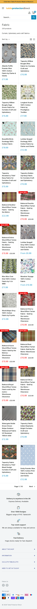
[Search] (33, 17)
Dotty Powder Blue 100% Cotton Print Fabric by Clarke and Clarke (28, 472)
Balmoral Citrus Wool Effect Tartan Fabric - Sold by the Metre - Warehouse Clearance (28, 386)
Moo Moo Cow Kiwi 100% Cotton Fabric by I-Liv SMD (9, 280)
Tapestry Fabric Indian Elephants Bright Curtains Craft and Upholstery (27, 428)
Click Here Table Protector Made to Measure (18, 1)
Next (31, 486)
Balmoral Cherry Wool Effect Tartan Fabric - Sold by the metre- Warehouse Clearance (28, 315)
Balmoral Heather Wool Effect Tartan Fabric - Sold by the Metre (9, 208)
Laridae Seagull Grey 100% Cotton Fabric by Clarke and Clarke (28, 246)
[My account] (29, 13)
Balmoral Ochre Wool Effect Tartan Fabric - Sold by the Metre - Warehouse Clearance (9, 244)
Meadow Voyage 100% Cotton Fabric (27, 278)
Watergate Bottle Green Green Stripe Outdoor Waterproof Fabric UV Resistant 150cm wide (9, 429)
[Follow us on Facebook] (3, 585)
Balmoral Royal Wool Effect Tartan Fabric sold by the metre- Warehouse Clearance (9, 391)
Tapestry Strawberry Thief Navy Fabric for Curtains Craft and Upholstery (9, 178)
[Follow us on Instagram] (7, 585)
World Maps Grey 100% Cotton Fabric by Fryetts (8, 313)
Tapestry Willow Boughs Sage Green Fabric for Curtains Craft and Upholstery (9, 107)
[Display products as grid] (31, 39)
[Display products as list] (34, 39)
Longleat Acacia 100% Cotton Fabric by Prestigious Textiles (27, 107)
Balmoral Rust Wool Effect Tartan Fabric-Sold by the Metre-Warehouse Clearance (28, 349)
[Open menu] (3, 8)
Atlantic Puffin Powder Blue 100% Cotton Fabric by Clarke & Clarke (9, 71)
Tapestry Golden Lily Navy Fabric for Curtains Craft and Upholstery (27, 176)
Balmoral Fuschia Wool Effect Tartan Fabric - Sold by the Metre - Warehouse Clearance (28, 209)
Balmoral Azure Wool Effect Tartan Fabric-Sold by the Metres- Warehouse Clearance (9, 352)
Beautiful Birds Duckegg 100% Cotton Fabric (8, 141)
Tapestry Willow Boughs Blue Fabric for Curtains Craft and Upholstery (28, 66)
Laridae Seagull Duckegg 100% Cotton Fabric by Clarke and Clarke (27, 142)
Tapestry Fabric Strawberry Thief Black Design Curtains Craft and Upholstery (9, 467)
